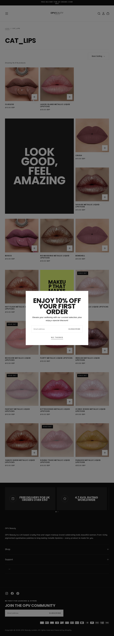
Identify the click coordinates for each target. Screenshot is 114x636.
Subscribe (74, 329)
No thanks (57, 337)
